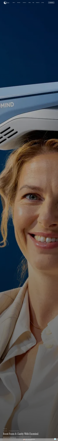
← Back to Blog (5, 428)
